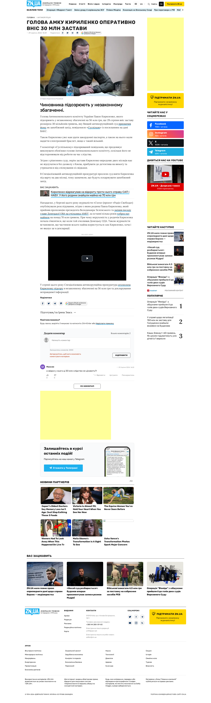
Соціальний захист (73, 651)
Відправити (121, 355)
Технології (110, 655)
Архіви (67, 616)
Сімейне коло (151, 658)
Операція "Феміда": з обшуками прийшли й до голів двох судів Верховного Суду (160, 281)
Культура (109, 666)
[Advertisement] (75, 415)
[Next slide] (182, 10)
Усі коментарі (87, 386)
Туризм (149, 662)
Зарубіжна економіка (74, 655)
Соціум (149, 651)
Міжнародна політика (34, 655)
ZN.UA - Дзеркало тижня (165, 185)
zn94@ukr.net (91, 631)
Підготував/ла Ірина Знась (56, 312)
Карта (66, 631)
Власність (150, 666)
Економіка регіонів (32, 670)
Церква (109, 662)
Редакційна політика (72, 627)
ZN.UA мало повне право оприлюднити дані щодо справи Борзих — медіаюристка (160, 237)
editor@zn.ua (91, 637)
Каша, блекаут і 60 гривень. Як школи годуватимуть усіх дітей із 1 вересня (162, 336)
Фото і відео (94, 4)
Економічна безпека (73, 662)
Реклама (67, 624)
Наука (108, 651)
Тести (128, 4)
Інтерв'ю (106, 4)
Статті (82, 4)
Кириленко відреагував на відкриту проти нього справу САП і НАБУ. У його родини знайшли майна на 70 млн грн (90, 193)
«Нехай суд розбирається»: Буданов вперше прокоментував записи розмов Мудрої (159, 253)
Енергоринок (30, 662)
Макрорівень (30, 658)
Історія (148, 655)
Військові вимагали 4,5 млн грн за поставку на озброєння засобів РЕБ (159, 267)
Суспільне (94, 127)
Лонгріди (117, 4)
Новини (72, 4)
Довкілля (109, 658)
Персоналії (69, 666)
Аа (161, 4)
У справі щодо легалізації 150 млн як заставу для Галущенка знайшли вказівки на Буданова (160, 321)
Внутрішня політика (33, 651)
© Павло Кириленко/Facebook (51, 99)
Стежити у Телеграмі (65, 468)
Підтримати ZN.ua (174, 4)
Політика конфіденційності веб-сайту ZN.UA (168, 694)
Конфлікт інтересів (73, 658)
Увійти (154, 4)
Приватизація (30, 666)
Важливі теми (35, 10)
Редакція (68, 620)
